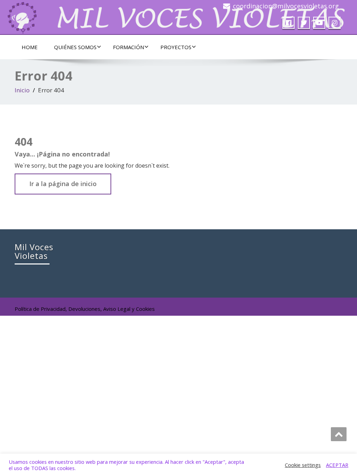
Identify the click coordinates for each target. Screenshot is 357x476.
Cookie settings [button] (303, 465)
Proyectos (175, 47)
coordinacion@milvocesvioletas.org (286, 6)
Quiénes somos (75, 47)
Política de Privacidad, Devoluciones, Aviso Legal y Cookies (85, 308)
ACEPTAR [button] (337, 465)
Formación (128, 47)
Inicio (22, 90)
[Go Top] (339, 434)
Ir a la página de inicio (63, 183)
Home (30, 47)
